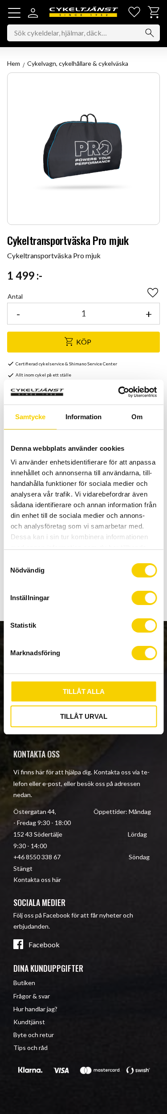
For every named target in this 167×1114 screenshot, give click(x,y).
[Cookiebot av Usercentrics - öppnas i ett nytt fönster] (119, 392)
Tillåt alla (84, 691)
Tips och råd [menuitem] (30, 1047)
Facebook (44, 944)
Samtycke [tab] (30, 417)
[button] (14, 13)
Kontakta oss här (37, 879)
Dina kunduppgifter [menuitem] (48, 968)
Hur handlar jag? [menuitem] (35, 1009)
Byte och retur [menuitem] (33, 1034)
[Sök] (149, 33)
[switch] (144, 598)
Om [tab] (137, 417)
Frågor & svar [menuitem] (31, 996)
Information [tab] (83, 417)
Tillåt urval (83, 716)
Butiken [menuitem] (24, 982)
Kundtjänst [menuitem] (29, 1022)
